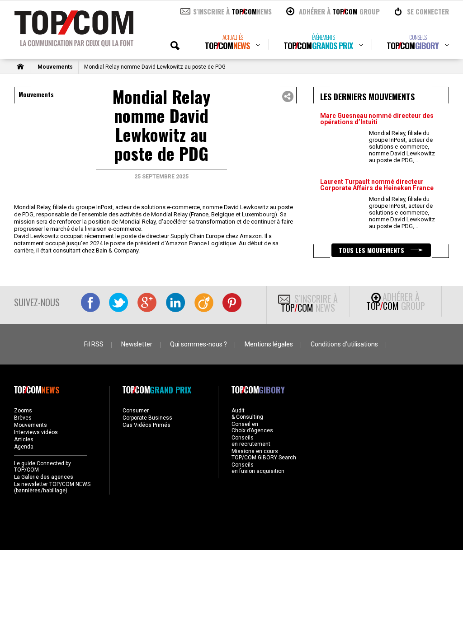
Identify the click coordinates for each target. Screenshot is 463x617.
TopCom (227, 42)
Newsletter (136, 344)
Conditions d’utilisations (344, 344)
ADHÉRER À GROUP (339, 11)
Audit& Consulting (247, 413)
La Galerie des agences (43, 477)
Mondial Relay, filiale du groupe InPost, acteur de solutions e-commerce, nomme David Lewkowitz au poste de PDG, (402, 147)
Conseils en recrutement (251, 441)
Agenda (23, 447)
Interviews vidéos (36, 432)
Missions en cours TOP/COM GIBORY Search (264, 454)
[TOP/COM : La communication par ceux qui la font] (74, 43)
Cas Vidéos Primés (146, 425)
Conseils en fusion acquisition (258, 468)
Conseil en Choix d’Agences (252, 427)
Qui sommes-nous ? (198, 344)
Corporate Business (147, 418)
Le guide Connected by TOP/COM (42, 466)
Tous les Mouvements (372, 250)
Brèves (23, 418)
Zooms (23, 410)
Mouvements (55, 67)
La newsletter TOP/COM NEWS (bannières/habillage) (52, 487)
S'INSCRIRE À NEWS (232, 11)
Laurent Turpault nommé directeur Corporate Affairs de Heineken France (377, 185)
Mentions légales (269, 344)
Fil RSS (94, 344)
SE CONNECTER (428, 11)
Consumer (136, 410)
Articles (23, 439)
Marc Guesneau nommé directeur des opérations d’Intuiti (377, 119)
